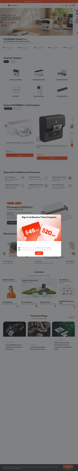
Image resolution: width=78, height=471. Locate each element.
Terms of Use (39, 247)
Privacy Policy (47, 247)
